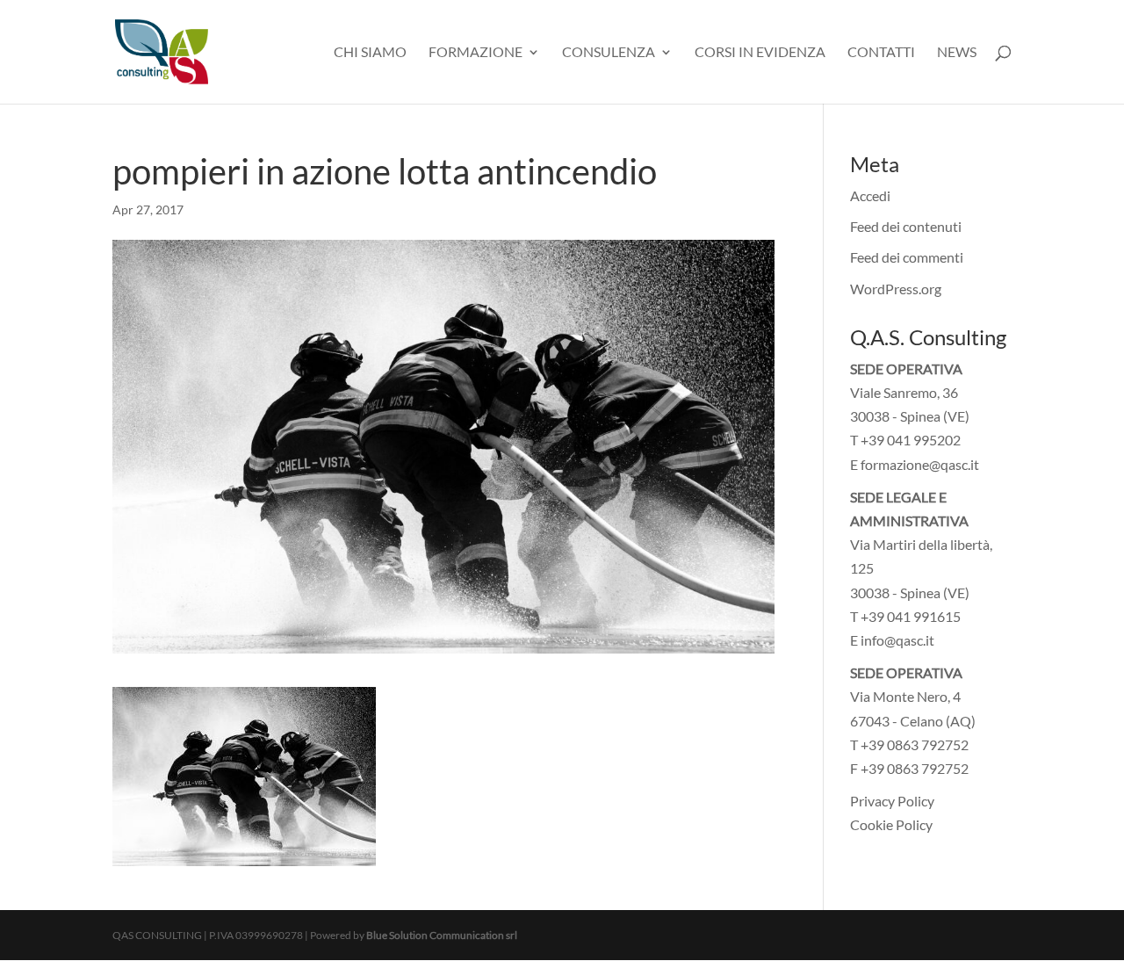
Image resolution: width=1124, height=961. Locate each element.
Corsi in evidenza (760, 53)
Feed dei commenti (906, 257)
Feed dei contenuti (906, 226)
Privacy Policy (892, 800)
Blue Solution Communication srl (441, 935)
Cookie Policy (891, 824)
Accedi (870, 195)
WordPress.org (895, 288)
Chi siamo (370, 53)
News (956, 53)
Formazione (475, 53)
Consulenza (608, 53)
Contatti (881, 53)
